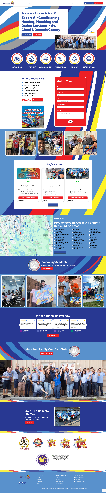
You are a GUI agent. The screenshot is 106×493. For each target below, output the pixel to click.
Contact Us (70, 3)
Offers (64, 3)
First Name (60, 86)
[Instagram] (24, 483)
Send (70, 121)
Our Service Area (59, 483)
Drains (48, 3)
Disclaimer (20, 200)
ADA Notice (72, 488)
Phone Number (61, 104)
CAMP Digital (84, 488)
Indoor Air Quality (56, 3)
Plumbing (43, 3)
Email (58, 98)
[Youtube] (22, 483)
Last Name (60, 92)
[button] (92, 32)
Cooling (31, 3)
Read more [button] (40, 327)
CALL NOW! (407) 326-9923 (28, 197)
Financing (58, 479)
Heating (37, 3)
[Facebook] (20, 483)
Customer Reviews (60, 481)
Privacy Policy (67, 488)
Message (59, 110)
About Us (77, 3)
